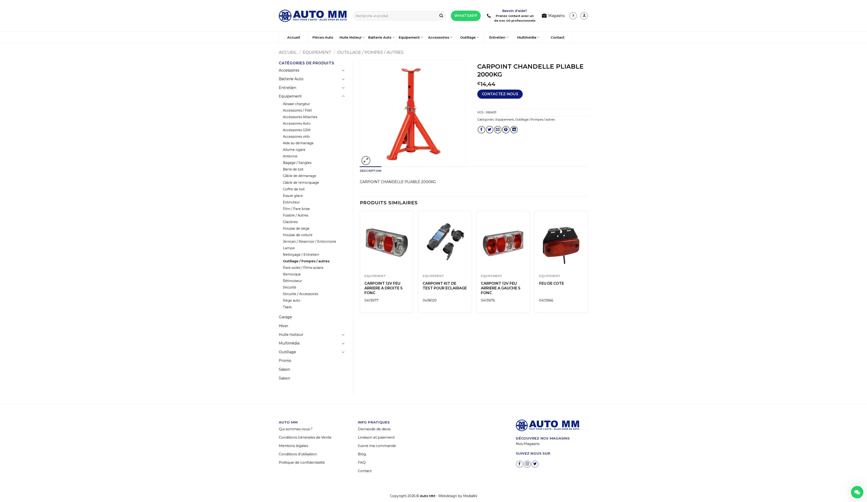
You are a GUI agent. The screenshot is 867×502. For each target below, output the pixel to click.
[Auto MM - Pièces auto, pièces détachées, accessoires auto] (313, 16)
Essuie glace (293, 196)
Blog (362, 454)
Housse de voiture (297, 235)
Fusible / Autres (295, 215)
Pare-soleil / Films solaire (303, 268)
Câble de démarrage (299, 176)
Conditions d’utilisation (298, 454)
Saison (284, 369)
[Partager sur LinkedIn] (514, 129)
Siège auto (291, 300)
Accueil (293, 37)
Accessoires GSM (296, 130)
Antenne (290, 156)
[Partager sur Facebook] (481, 129)
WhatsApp (465, 16)
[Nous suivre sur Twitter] (534, 464)
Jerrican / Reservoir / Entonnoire (309, 241)
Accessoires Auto (297, 123)
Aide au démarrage (298, 143)
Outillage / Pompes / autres (370, 52)
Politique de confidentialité (302, 462)
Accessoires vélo (296, 137)
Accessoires (438, 37)
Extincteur (291, 202)
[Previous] (360, 263)
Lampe (289, 248)
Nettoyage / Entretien (301, 255)
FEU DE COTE (551, 283)
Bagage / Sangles (297, 163)
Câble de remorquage (301, 183)
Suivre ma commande (377, 446)
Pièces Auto (322, 37)
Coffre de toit (294, 189)
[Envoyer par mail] (497, 129)
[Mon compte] (573, 15)
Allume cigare (294, 150)
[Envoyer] (441, 16)
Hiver (283, 326)
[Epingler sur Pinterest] (506, 129)
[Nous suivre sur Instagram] (527, 464)
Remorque (292, 274)
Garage (285, 317)
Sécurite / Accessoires (300, 294)
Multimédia (526, 37)
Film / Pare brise (296, 209)
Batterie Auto (380, 37)
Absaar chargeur (296, 104)
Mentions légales (293, 446)
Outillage (468, 37)
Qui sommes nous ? (295, 429)
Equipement (409, 37)
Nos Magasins (527, 444)
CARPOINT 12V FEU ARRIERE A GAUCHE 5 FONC (500, 288)
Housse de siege (296, 228)
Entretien (497, 37)
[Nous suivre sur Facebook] (519, 464)
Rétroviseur (292, 281)
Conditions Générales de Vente (305, 437)
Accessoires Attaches (300, 117)
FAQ (362, 462)
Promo (285, 360)
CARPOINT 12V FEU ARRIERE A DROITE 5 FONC (383, 288)
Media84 (470, 496)
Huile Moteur (351, 37)
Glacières (290, 222)
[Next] (588, 263)
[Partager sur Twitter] (489, 129)
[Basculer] (343, 70)
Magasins (556, 16)
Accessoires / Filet (297, 110)
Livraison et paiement (376, 437)
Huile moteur (291, 334)
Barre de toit (293, 169)
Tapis (287, 307)
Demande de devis (374, 429)
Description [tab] (371, 170)
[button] (584, 15)
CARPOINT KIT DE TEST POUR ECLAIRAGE (445, 285)
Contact (557, 37)
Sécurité (289, 287)
